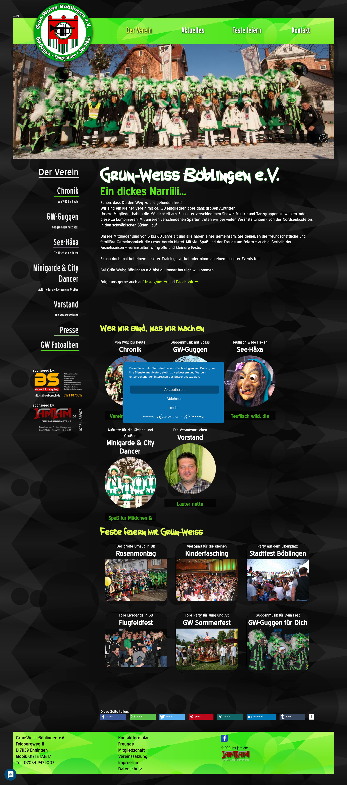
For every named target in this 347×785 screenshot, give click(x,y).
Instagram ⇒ (156, 281)
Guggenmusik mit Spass (65, 227)
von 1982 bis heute (68, 201)
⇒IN (16, 16)
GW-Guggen (62, 216)
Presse (69, 330)
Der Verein (139, 30)
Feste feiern (246, 30)
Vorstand (66, 304)
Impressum (128, 762)
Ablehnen (174, 399)
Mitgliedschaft (131, 750)
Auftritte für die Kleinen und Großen (58, 289)
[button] (113, 717)
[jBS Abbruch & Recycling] (58, 397)
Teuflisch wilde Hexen (66, 253)
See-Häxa (66, 242)
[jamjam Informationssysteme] (58, 432)
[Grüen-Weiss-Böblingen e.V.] (62, 64)
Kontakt (301, 30)
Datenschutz (130, 768)
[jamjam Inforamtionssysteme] (237, 760)
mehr (174, 408)
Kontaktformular (133, 737)
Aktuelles (192, 30)
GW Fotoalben (60, 344)
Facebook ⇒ (187, 281)
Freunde (126, 743)
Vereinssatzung (132, 756)
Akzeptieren (174, 389)
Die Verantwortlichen (67, 315)
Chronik (68, 190)
